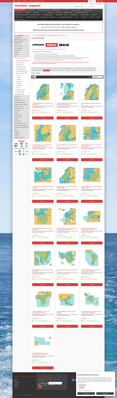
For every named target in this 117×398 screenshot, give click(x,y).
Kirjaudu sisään (100, 3)
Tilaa (40, 386)
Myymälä (19, 1)
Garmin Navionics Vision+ (67, 68)
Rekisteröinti (93, 3)
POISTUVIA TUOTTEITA (20, 19)
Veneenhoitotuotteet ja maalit (32, 17)
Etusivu (15, 379)
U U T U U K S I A (66, 10)
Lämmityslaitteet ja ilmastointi (81, 12)
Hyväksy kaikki (105, 393)
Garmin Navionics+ (57, 68)
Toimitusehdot (17, 382)
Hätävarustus (36, 12)
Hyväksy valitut (86, 393)
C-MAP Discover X (54, 70)
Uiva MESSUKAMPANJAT (20, 10)
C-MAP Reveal (61, 70)
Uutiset (42, 1)
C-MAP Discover (47, 70)
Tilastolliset (81, 387)
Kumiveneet (58, 12)
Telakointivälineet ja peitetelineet (48, 17)
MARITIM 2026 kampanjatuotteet (43, 10)
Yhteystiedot (36, 1)
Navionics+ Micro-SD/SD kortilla (38, 68)
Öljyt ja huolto (84, 17)
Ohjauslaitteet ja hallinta (47, 14)
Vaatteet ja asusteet (85, 14)
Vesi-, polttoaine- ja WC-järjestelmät (65, 17)
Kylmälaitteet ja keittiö (67, 12)
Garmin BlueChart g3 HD (78, 68)
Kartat (43, 12)
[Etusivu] (14, 1)
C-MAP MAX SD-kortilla (81, 70)
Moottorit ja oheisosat (35, 14)
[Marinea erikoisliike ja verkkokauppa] (34, 5)
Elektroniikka (27, 12)
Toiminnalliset (82, 386)
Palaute (30, 1)
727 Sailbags (91, 17)
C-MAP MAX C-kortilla (91, 70)
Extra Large (38, 73)
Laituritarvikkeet (59, 14)
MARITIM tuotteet (18, 17)
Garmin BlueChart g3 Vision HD (90, 68)
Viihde (76, 17)
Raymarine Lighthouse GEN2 (37, 70)
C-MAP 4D (74, 70)
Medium (33, 73)
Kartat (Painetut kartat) (19, 94)
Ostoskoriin (43, 118)
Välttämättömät (82, 384)
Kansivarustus (50, 12)
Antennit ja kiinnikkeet (76, 10)
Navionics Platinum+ (49, 68)
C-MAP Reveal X (68, 70)
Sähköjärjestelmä (74, 14)
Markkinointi (81, 388)
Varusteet (94, 14)
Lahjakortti (98, 17)
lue (53, 385)
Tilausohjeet (24, 1)
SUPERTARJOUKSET (31, 10)
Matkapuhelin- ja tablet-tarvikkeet (22, 14)
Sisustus (65, 14)
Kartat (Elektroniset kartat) (20, 58)
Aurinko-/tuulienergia (88, 10)
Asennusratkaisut (18, 12)
